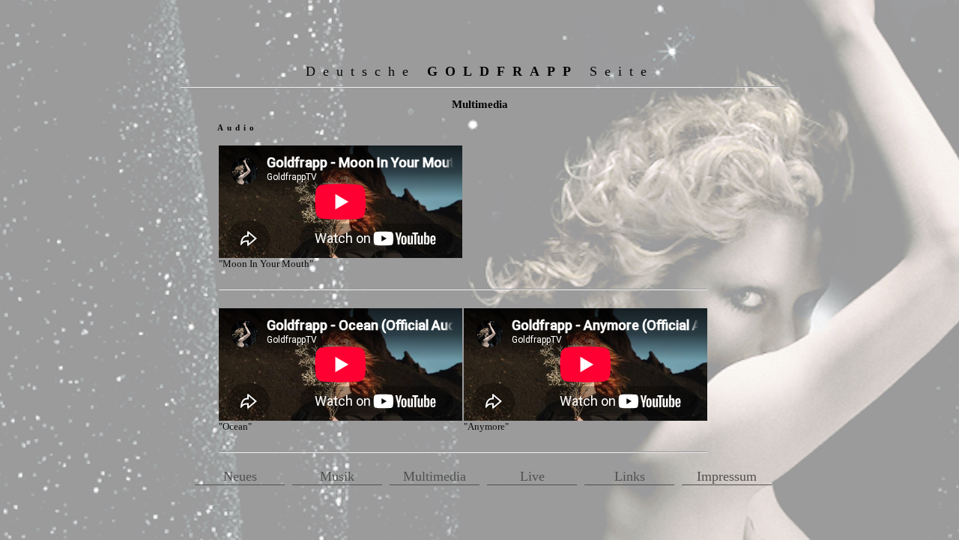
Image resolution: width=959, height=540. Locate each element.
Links (629, 476)
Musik (337, 476)
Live (532, 476)
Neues (240, 476)
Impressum (727, 476)
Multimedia (434, 476)
